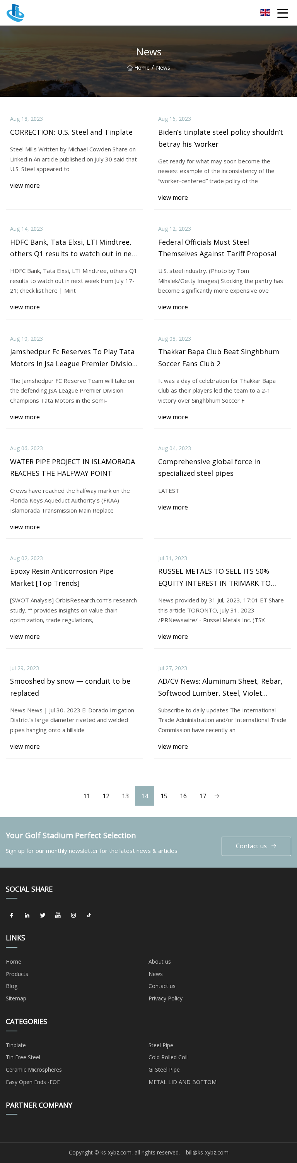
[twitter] (42, 915)
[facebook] (11, 915)
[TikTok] (89, 915)
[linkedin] (27, 915)
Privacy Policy (165, 998)
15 (163, 796)
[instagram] (73, 915)
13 (125, 796)
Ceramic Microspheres (34, 1069)
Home (142, 67)
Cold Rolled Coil (168, 1057)
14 (144, 796)
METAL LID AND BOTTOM (182, 1082)
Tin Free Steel (23, 1057)
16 (183, 796)
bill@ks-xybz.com (207, 1152)
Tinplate (16, 1045)
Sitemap (16, 998)
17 (202, 796)
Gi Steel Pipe (164, 1069)
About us (159, 961)
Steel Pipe (160, 1045)
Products (17, 974)
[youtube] (58, 915)
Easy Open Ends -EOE (33, 1082)
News (155, 974)
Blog (11, 986)
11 (86, 796)
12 (105, 796)
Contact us (251, 846)
